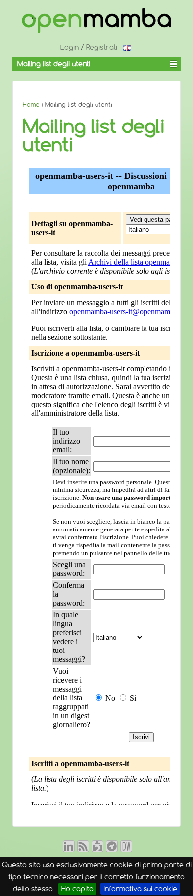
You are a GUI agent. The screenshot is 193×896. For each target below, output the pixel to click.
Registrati (101, 47)
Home (31, 104)
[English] (127, 47)
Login (69, 47)
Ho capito (77, 888)
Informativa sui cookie (140, 888)
